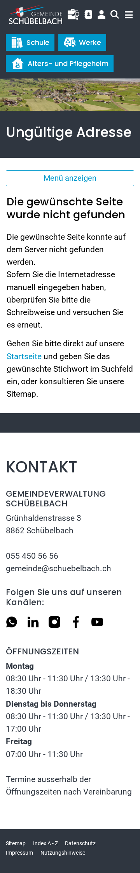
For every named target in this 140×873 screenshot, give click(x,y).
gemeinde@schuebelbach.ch (58, 568)
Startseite (24, 356)
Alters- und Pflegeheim (68, 63)
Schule (37, 42)
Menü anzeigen (70, 178)
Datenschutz (80, 843)
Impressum (19, 853)
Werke (90, 42)
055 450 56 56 (32, 556)
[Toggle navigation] (125, 13)
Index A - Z (45, 843)
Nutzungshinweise (62, 853)
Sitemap (16, 843)
